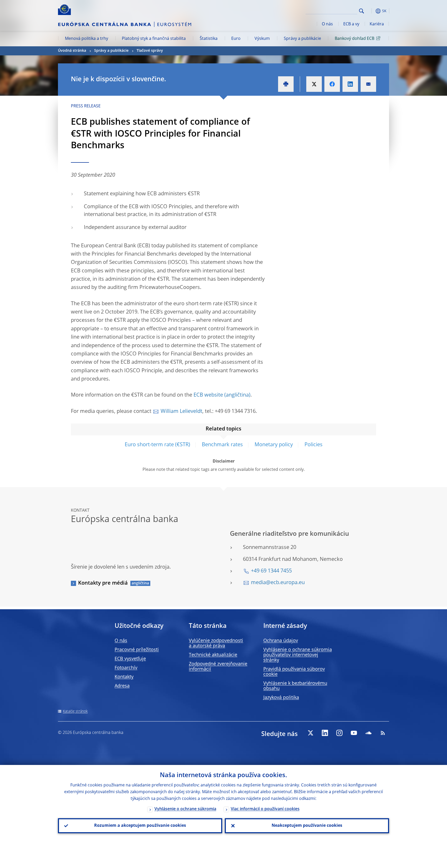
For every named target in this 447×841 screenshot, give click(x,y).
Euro (236, 39)
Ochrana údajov (280, 640)
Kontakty (124, 677)
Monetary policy (274, 445)
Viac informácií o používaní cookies (265, 809)
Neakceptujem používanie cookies (307, 826)
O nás (327, 24)
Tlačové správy (150, 51)
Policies (313, 445)
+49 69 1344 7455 (271, 571)
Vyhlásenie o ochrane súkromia (185, 809)
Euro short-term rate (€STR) (157, 445)
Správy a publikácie (302, 39)
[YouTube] (354, 733)
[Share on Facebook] (332, 84)
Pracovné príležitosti (137, 650)
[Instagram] (339, 733)
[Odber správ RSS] (383, 733)
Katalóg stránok (75, 711)
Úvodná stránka (72, 51)
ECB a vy (351, 24)
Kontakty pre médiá (103, 583)
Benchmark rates (222, 445)
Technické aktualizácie (213, 655)
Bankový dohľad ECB (354, 39)
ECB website (208, 395)
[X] (310, 733)
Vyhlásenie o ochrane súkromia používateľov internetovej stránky (297, 655)
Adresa (122, 686)
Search (361, 11)
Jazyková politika (281, 697)
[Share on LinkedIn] (350, 84)
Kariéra (377, 24)
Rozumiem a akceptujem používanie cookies (140, 826)
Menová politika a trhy (86, 39)
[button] (371, 11)
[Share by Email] (368, 84)
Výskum (262, 39)
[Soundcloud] (368, 733)
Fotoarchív (126, 668)
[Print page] (286, 84)
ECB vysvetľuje (130, 659)
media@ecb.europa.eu (278, 582)
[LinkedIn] (325, 733)
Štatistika (209, 39)
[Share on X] (314, 84)
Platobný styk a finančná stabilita (154, 39)
